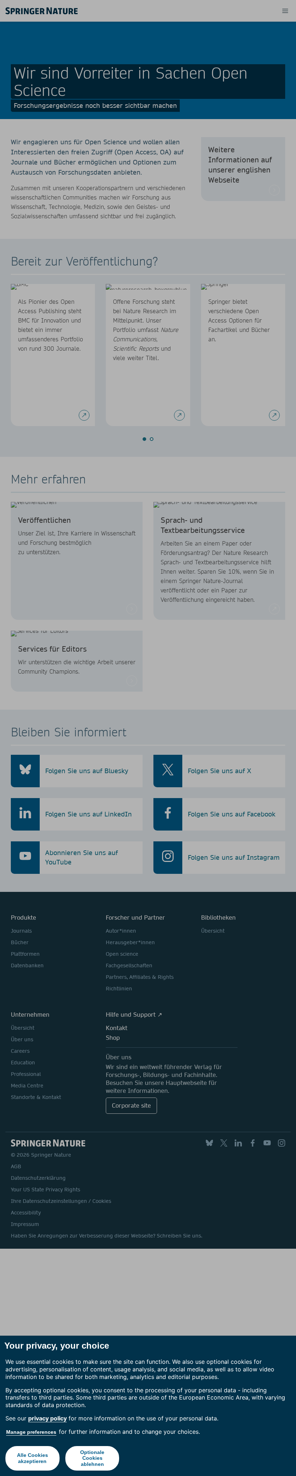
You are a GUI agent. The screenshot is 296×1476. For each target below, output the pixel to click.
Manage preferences (31, 1432)
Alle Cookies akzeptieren (32, 1458)
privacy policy (47, 1418)
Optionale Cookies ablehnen (92, 1458)
